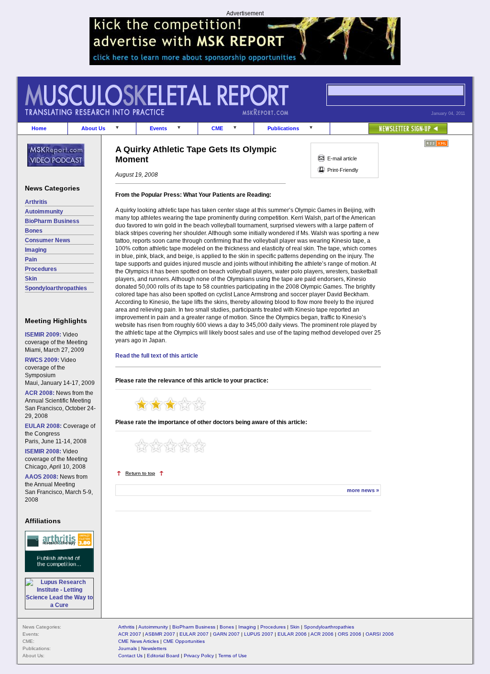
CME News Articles (138, 641)
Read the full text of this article (156, 355)
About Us (93, 128)
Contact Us (130, 655)
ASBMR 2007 (160, 634)
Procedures (41, 269)
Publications (283, 128)
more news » (363, 490)
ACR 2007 (129, 634)
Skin (31, 278)
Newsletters (154, 648)
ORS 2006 (349, 634)
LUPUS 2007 (258, 634)
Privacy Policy (199, 655)
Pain (31, 259)
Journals (127, 648)
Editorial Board (163, 655)
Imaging (35, 250)
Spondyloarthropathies (56, 288)
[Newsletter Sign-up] (388, 123)
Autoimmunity (44, 211)
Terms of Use (232, 655)
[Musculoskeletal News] (170, 120)
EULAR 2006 (292, 634)
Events (158, 128)
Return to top (140, 473)
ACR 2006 (322, 634)
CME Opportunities (184, 641)
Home (39, 128)
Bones (34, 230)
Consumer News (47, 240)
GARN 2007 (226, 634)
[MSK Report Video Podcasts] (51, 171)
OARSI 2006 (380, 634)
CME (217, 128)
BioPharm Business (52, 221)
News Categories (52, 188)
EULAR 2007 (194, 634)
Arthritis (36, 202)
